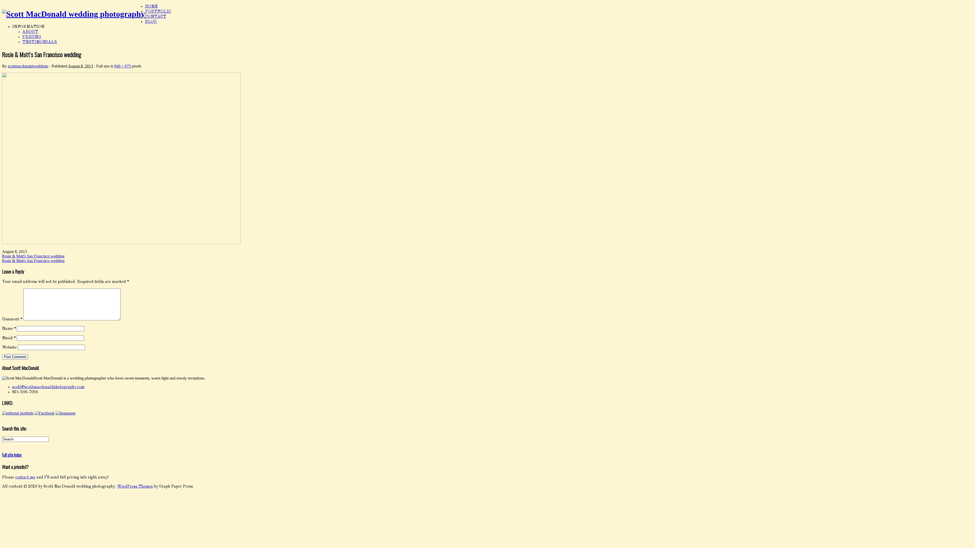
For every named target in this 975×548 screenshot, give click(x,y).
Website (9, 348)
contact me (25, 477)
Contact (155, 17)
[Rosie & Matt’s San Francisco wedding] (121, 243)
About (30, 32)
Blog (151, 22)
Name (9, 329)
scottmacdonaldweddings (28, 66)
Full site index (12, 455)
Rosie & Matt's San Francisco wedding (33, 256)
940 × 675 (122, 66)
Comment (12, 319)
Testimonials (39, 42)
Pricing (31, 37)
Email (9, 338)
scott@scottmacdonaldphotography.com (48, 387)
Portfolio (158, 12)
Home (151, 7)
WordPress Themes (135, 487)
